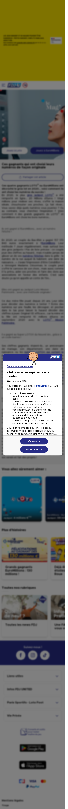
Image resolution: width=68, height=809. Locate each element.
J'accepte (34, 441)
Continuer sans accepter (20, 366)
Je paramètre (34, 449)
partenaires (40, 386)
